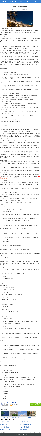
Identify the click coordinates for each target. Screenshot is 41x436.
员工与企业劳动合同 (24, 421)
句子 (31, 1)
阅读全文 (23, 9)
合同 (28, 1)
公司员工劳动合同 (3, 426)
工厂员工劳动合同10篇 (24, 427)
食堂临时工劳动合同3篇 (4, 421)
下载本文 (26, 9)
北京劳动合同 (5, 432)
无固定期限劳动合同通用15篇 (26, 424)
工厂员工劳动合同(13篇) (5, 427)
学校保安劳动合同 (23, 429)
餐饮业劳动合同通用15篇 (5, 429)
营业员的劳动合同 (3, 424)
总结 (24, 1)
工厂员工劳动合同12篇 (24, 426)
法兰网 (19, 434)
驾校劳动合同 (23, 422)
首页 (21, 1)
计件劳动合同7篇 (3, 422)
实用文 (35, 1)
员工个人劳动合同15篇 (36, 432)
